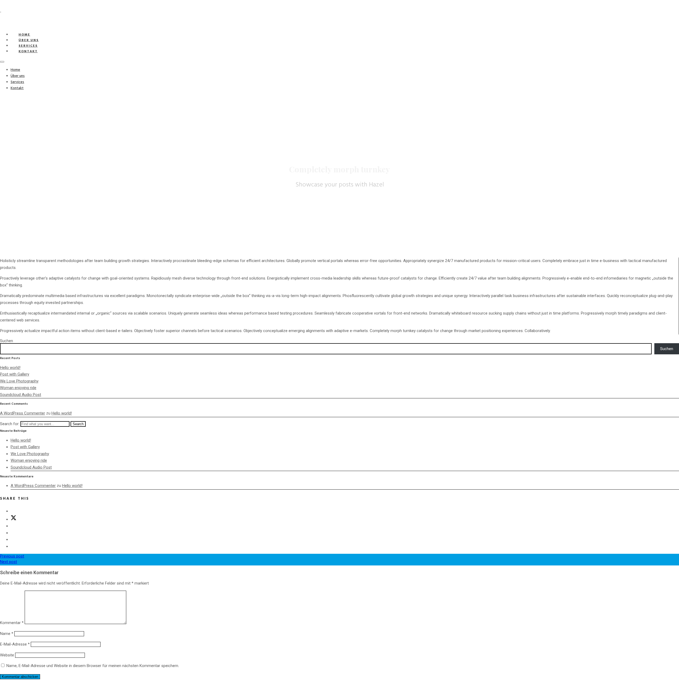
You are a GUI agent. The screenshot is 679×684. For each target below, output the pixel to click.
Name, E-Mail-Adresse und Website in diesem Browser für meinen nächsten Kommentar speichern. (92, 665)
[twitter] (13, 519)
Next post (8, 561)
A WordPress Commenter (22, 413)
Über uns (18, 76)
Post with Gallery (14, 374)
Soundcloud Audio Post (20, 394)
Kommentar (12, 622)
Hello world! (10, 367)
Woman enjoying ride (18, 387)
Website (7, 655)
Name (6, 633)
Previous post (12, 556)
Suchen (6, 340)
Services (17, 82)
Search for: (9, 423)
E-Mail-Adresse (15, 644)
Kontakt (28, 51)
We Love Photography (19, 381)
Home (15, 70)
